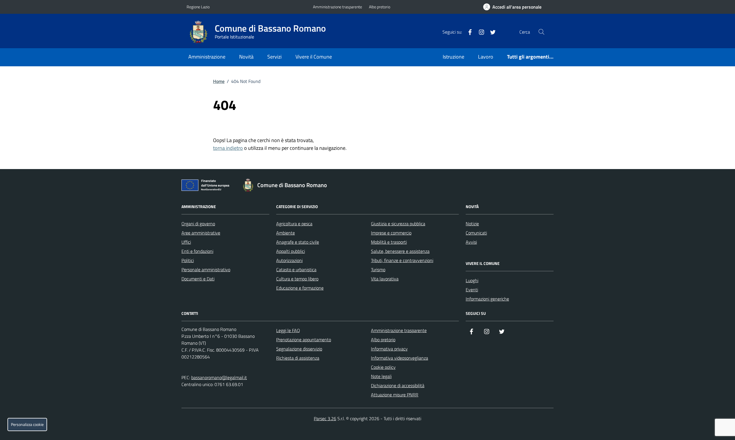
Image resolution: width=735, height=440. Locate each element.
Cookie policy (383, 367)
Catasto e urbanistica (296, 269)
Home (219, 81)
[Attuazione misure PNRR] (207, 186)
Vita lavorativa (385, 278)
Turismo (378, 269)
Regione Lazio (198, 7)
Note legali (381, 376)
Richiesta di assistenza (297, 357)
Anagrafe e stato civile (297, 242)
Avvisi (471, 242)
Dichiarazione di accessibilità (397, 385)
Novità (246, 57)
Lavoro (485, 57)
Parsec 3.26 (325, 418)
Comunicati (476, 232)
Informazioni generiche (487, 298)
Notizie (472, 223)
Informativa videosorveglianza (399, 357)
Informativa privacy (389, 348)
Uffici (186, 242)
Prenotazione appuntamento (303, 339)
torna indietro (228, 148)
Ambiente (285, 232)
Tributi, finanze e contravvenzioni (402, 260)
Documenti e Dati (197, 278)
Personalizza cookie (27, 424)
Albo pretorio (379, 7)
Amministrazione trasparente (337, 7)
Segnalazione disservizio (299, 348)
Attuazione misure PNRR (394, 394)
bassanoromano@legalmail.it (219, 377)
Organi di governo (198, 223)
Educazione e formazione (300, 287)
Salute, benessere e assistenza (400, 251)
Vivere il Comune (313, 57)
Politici (187, 260)
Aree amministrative (200, 232)
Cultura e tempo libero (297, 278)
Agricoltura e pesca (294, 223)
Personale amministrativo (205, 269)
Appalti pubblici (290, 251)
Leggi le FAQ (288, 330)
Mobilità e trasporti (389, 242)
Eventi (472, 289)
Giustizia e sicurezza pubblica (398, 223)
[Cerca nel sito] (541, 32)
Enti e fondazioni (197, 251)
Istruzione (453, 57)
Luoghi (472, 280)
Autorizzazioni (289, 260)
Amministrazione (206, 57)
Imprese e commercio (391, 232)
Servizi (274, 57)
